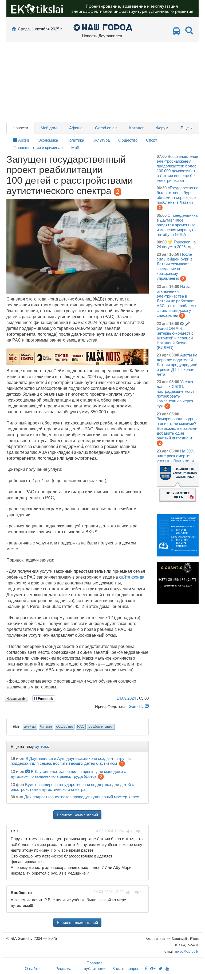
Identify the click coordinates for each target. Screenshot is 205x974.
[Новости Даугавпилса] (103, 27)
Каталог (136, 128)
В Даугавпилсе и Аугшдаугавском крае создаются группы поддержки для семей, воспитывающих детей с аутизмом (71, 760)
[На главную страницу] (14, 29)
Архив (23, 140)
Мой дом (49, 128)
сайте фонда (131, 577)
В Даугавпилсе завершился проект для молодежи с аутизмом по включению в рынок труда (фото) (68, 774)
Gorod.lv (136, 706)
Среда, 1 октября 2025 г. (40, 29)
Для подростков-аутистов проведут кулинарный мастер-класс (81, 797)
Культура (101, 140)
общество (64, 726)
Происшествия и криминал (38, 147)
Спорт (151, 140)
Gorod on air (106, 128)
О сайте (32, 968)
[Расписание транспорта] (176, 32)
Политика (75, 140)
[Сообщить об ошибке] (147, 706)
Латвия (46, 726)
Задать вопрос (125, 968)
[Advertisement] (102, 82)
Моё (75, 147)
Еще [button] (185, 128)
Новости (20, 128)
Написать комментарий (77, 815)
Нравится (14, 698)
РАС (80, 726)
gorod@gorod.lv (187, 951)
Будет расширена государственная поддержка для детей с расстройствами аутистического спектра (72, 787)
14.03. (126, 698)
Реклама (63, 968)
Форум (162, 128)
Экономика (48, 140)
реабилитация (100, 726)
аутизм (30, 726)
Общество (127, 140)
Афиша (75, 128)
